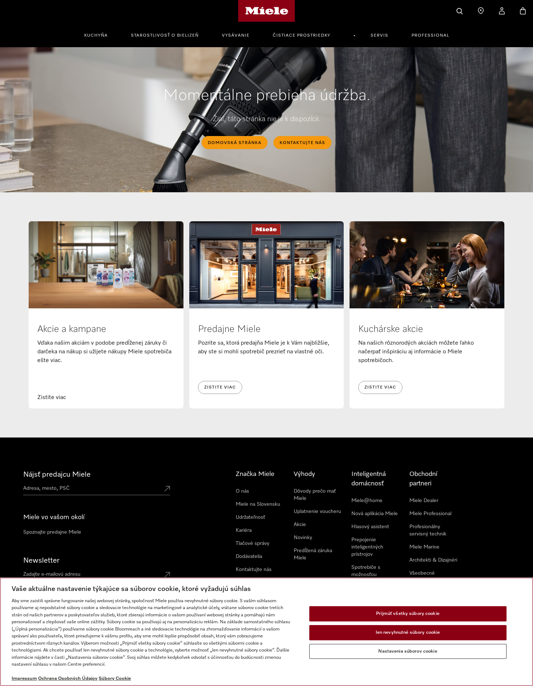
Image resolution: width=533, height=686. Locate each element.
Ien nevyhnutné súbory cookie (408, 632)
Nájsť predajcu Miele (57, 474)
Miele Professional (430, 513)
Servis (379, 35)
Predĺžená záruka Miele (313, 554)
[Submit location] (167, 489)
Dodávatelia (249, 556)
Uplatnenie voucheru (317, 511)
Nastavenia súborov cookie (407, 651)
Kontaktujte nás (254, 569)
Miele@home (367, 500)
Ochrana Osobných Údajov (68, 678)
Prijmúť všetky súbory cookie (407, 614)
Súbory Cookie (115, 678)
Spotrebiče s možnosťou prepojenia (365, 574)
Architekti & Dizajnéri (433, 560)
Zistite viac (220, 387)
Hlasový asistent (370, 526)
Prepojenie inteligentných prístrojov (367, 547)
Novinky (303, 537)
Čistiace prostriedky (301, 35)
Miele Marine (424, 547)
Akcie (300, 524)
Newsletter (41, 560)
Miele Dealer (423, 500)
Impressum (24, 678)
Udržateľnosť (250, 517)
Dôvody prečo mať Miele (315, 495)
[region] (266, 632)
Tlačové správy (252, 543)
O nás (242, 491)
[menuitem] (100, 34)
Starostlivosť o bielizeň (165, 35)
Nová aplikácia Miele (374, 513)
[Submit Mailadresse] (167, 575)
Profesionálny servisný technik (427, 530)
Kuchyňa (96, 35)
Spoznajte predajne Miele (52, 532)
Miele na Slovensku (258, 504)
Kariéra (244, 530)
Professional (430, 35)
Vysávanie (235, 35)
